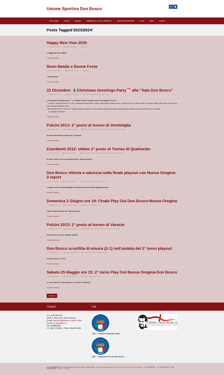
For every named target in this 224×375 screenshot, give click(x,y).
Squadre (78, 21)
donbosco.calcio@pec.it (57, 323)
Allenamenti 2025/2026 (125, 21)
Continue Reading (53, 58)
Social (141, 21)
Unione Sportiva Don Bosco (74, 8)
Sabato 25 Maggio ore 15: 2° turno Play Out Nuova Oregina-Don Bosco (112, 272)
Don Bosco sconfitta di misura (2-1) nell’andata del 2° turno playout (109, 248)
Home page (53, 21)
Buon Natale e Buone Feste (72, 66)
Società (66, 21)
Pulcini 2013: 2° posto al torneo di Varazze (85, 224)
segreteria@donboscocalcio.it (65, 321)
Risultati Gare (115, 129)
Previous (51, 296)
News (86, 47)
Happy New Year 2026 (67, 42)
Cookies (60, 369)
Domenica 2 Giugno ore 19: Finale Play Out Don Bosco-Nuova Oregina (112, 201)
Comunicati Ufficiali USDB (94, 94)
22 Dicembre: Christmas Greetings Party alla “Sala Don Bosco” (110, 90)
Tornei (123, 129)
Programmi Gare (102, 129)
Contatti (162, 21)
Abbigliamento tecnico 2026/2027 (99, 21)
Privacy (67, 369)
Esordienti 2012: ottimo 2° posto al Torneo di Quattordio (98, 149)
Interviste (87, 129)
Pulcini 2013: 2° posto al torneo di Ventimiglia (89, 125)
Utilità (151, 21)
